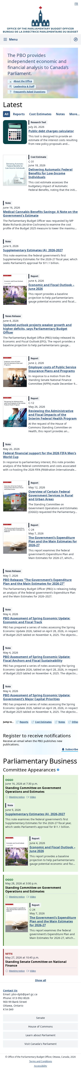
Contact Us (10, 990)
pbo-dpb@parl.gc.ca (24, 994)
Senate (40, 1018)
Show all (40, 980)
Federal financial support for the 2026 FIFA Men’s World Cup (39, 455)
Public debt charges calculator (51, 131)
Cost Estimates (43, 722)
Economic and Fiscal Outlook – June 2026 (51, 287)
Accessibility (40, 1065)
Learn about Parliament (40, 1035)
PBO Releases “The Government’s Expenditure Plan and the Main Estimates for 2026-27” (37, 582)
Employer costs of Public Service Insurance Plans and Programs (52, 369)
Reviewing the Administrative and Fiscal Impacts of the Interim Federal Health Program (52, 414)
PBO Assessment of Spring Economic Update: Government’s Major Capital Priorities (36, 697)
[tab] (6, 114)
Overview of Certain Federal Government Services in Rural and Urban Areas (50, 495)
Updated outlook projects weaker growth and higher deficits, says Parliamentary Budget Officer (37, 328)
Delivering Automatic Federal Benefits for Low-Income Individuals (50, 173)
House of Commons (40, 1026)
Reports (24, 722)
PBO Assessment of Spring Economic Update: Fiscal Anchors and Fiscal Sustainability (36, 658)
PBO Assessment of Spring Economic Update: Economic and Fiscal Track (36, 620)
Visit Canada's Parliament (40, 1044)
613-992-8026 (20, 998)
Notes (61, 722)
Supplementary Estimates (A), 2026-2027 (33, 250)
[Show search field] (74, 39)
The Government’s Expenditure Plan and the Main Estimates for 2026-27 (52, 541)
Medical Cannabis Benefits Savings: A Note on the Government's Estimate (40, 213)
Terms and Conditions (40, 1061)
